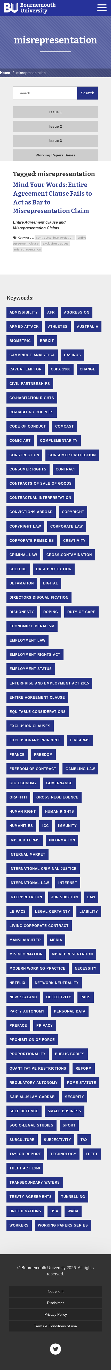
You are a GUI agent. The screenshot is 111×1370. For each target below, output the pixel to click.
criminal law (23, 555)
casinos (72, 355)
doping (50, 612)
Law (91, 897)
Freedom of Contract (33, 769)
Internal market (27, 854)
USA (54, 1211)
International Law (29, 883)
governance (59, 783)
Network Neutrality (57, 983)
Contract (66, 469)
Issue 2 (55, 126)
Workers (19, 1225)
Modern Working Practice (38, 968)
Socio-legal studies (31, 1125)
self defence (24, 1111)
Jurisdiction (64, 897)
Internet (67, 883)
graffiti (18, 797)
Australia (87, 327)
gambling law (80, 769)
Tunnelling (73, 1197)
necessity (86, 968)
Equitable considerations (38, 712)
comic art (20, 441)
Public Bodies (70, 1054)
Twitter (55, 1349)
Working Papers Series (55, 155)
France (17, 755)
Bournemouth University (30, 8)
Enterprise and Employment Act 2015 (49, 683)
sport (69, 1125)
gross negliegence (57, 797)
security (74, 1097)
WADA (73, 1211)
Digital (50, 583)
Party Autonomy (27, 1011)
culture (18, 569)
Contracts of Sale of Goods (41, 483)
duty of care (81, 612)
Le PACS (18, 912)
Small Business (64, 1111)
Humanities (21, 826)
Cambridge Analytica (32, 355)
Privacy (44, 1026)
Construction (24, 455)
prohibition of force (32, 1040)
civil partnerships (30, 384)
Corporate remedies (32, 541)
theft (92, 1154)
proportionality (28, 1054)
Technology (63, 1154)
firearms (80, 740)
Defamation (22, 583)
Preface (18, 1026)
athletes (58, 327)
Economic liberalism (32, 626)
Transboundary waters (35, 1182)
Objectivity (58, 997)
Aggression (76, 312)
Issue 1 (55, 112)
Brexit (47, 341)
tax (84, 1140)
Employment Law (27, 640)
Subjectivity (57, 1140)
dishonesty (22, 612)
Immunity (67, 826)
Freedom (43, 755)
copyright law (25, 526)
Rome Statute (81, 1083)
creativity (74, 541)
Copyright (56, 1291)
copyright (73, 512)
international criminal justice (43, 869)
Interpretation (26, 897)
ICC (45, 826)
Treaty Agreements (31, 1197)
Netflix (18, 983)
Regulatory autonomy (34, 1083)
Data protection (54, 569)
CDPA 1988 (60, 369)
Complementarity (59, 441)
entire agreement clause (37, 697)
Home (5, 73)
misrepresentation (27, 249)
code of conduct (28, 426)
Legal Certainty (52, 912)
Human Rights (59, 811)
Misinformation (26, 954)
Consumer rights (28, 469)
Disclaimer (55, 1303)
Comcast (64, 426)
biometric (20, 341)
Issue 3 (55, 141)
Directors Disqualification (39, 597)
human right (23, 811)
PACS (86, 997)
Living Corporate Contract (39, 926)
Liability (89, 912)
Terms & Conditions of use (55, 1326)
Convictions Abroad (31, 512)
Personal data (69, 1011)
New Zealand (23, 997)
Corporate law (66, 526)
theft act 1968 (25, 1168)
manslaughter (25, 940)
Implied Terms (25, 840)
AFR (51, 312)
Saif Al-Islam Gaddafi (33, 1097)
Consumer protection (72, 455)
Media (56, 940)
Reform (84, 1068)
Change (88, 369)
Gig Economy (23, 783)
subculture (22, 1140)
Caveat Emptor (26, 369)
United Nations (25, 1211)
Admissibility (24, 312)
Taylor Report (25, 1154)
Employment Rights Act (35, 655)
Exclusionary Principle (35, 740)
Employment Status (31, 669)
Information (62, 840)
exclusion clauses (55, 243)
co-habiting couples (32, 412)
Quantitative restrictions (38, 1068)
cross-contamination (69, 555)
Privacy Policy (55, 1314)
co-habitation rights (32, 398)
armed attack (24, 327)
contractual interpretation (54, 237)
